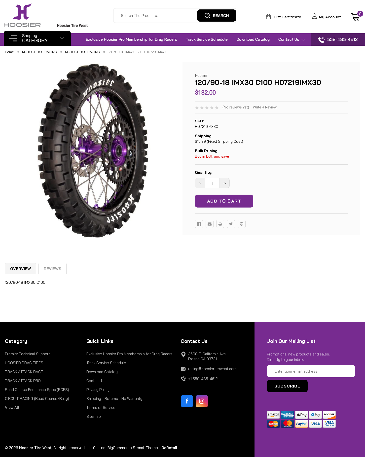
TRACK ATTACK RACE (24, 371)
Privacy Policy (98, 389)
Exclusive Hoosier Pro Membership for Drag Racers (131, 39)
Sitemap (93, 416)
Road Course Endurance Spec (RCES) (37, 389)
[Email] (210, 224)
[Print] (220, 224)
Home (9, 52)
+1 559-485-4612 (203, 378)
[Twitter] (231, 224)
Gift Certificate (287, 16)
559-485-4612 (342, 39)
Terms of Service (100, 407)
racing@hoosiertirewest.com (212, 368)
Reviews (52, 268)
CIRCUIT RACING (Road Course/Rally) (37, 398)
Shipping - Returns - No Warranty (114, 398)
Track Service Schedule (207, 39)
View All (12, 407)
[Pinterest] (242, 224)
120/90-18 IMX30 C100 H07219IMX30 (138, 52)
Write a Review (265, 107)
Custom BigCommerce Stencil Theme (125, 447)
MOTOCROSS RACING (39, 52)
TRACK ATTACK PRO (23, 380)
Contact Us (289, 39)
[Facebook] (199, 224)
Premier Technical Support (27, 354)
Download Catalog (253, 39)
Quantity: (203, 172)
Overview (20, 268)
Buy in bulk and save (212, 156)
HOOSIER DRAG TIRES (24, 362)
